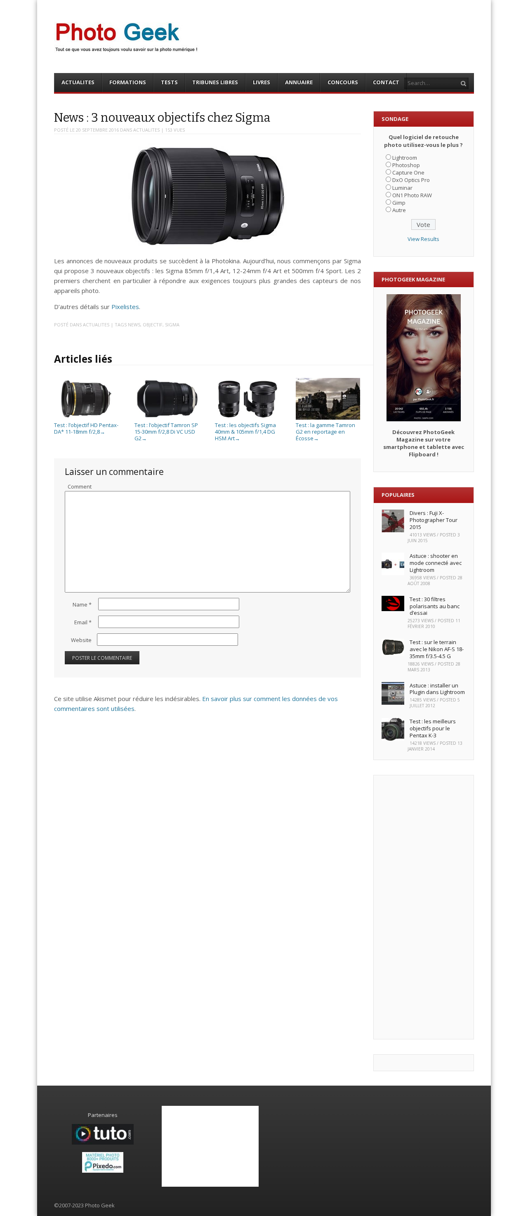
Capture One (408, 172)
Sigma (172, 324)
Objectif (153, 324)
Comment (80, 486)
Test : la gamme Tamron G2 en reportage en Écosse (325, 431)
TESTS (169, 82)
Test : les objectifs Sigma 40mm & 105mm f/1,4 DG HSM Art (245, 431)
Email (83, 622)
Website (81, 640)
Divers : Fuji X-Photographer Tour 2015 (433, 520)
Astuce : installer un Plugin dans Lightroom (437, 689)
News (134, 324)
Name (82, 604)
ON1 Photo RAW (412, 195)
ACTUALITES (77, 82)
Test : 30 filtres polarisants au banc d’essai (435, 606)
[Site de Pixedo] (102, 1170)
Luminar (402, 187)
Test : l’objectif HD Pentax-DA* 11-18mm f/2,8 (86, 428)
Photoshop (406, 165)
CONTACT (386, 82)
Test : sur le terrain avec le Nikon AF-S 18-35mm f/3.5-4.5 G (437, 649)
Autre (399, 210)
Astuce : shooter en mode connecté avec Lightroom (436, 563)
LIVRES (261, 82)
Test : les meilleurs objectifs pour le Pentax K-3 (433, 728)
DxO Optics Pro (411, 180)
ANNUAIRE (299, 82)
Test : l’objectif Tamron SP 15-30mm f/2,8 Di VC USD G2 (166, 431)
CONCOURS (343, 82)
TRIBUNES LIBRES (215, 82)
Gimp (398, 202)
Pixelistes (125, 306)
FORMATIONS (127, 82)
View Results (423, 239)
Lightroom (404, 157)
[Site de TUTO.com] (103, 1142)
